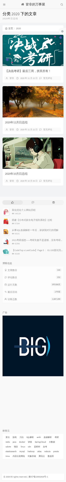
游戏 (15, 437)
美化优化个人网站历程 (24, 210)
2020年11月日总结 (16, 122)
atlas (39, 451)
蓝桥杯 (37, 446)
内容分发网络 (19, 456)
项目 (16, 446)
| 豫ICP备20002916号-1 (38, 476)
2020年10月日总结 (16, 174)
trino (8, 456)
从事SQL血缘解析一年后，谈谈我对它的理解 (35, 230)
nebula (47, 451)
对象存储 (32, 456)
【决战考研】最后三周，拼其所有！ (28, 71)
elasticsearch (11, 451)
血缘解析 (48, 437)
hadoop (31, 451)
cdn (29, 446)
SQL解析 (30, 437)
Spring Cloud (40, 442)
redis (8, 442)
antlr (39, 437)
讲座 (30, 442)
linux (23, 446)
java (14, 442)
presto (56, 451)
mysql (22, 451)
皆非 (12, 78)
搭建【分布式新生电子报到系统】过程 (32, 219)
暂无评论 (47, 78)
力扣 (21, 437)
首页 (10, 28)
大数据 (52, 442)
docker (22, 442)
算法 (8, 437)
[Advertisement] (33, 402)
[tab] (12, 202)
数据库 (51, 456)
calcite (8, 446)
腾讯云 (42, 456)
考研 (57, 437)
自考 (45, 446)
